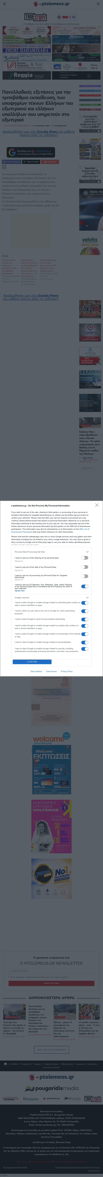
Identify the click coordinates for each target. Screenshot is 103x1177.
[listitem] (51, 551)
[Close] (97, 505)
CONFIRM (32, 662)
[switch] (84, 558)
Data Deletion (36, 671)
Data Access (51, 671)
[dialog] (51, 588)
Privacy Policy (67, 671)
